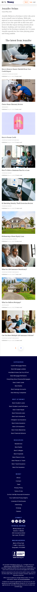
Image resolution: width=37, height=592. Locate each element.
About (18, 477)
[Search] (5, 2)
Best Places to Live (18, 457)
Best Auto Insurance (18, 416)
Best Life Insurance (18, 426)
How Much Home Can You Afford (18, 372)
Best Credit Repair (18, 409)
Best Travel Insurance (18, 464)
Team (18, 484)
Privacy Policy (18, 487)
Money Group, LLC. (18, 564)
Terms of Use (18, 491)
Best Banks (18, 386)
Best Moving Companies (18, 392)
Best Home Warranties (19, 430)
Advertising (18, 504)
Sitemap (18, 508)
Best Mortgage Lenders (18, 369)
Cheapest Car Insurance (18, 420)
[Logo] (10, 2)
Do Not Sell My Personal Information (18, 494)
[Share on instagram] (20, 521)
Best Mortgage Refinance (18, 376)
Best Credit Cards (18, 382)
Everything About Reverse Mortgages (18, 379)
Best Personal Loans (18, 413)
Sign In (26, 2)
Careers (18, 511)
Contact (18, 481)
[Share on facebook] (12, 521)
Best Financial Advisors (18, 433)
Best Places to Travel (18, 460)
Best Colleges (18, 450)
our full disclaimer (25, 579)
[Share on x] (16, 521)
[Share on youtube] (23, 521)
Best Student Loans (18, 403)
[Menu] (2, 2)
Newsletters (18, 443)
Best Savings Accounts (18, 389)
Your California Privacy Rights (18, 498)
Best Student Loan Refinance (18, 406)
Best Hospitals (18, 454)
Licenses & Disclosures (18, 501)
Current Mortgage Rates (18, 365)
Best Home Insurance (18, 423)
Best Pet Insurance (19, 467)
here (21, 586)
